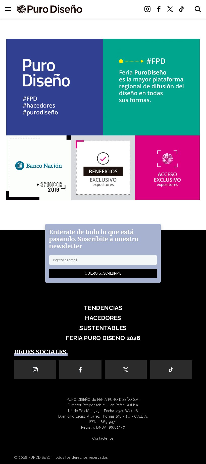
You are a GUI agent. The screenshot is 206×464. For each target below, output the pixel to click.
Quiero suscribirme (103, 273)
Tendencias (103, 308)
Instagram (148, 9)
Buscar (197, 9)
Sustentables (111, 9)
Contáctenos (103, 438)
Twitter (171, 9)
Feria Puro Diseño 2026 (111, 15)
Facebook (160, 9)
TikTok (182, 9)
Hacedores (103, 318)
